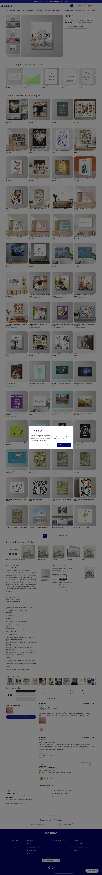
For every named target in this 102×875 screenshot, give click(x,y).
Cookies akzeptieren (63, 445)
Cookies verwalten (49, 445)
